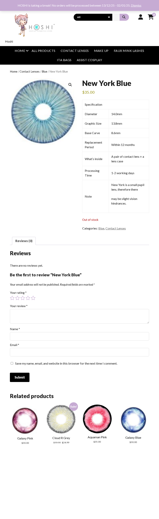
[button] (70, 84)
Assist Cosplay (89, 60)
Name (15, 329)
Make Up (101, 50)
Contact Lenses (75, 50)
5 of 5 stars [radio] (33, 298)
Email (14, 345)
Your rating (18, 292)
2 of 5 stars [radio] (17, 298)
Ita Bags (64, 60)
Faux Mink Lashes (129, 50)
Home (20, 50)
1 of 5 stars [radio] (12, 298)
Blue (44, 71)
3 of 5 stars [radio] (22, 298)
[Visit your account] (140, 17)
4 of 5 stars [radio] (28, 298)
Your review (19, 306)
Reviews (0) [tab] (23, 241)
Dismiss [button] (136, 5)
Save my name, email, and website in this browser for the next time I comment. (66, 363)
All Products (43, 50)
